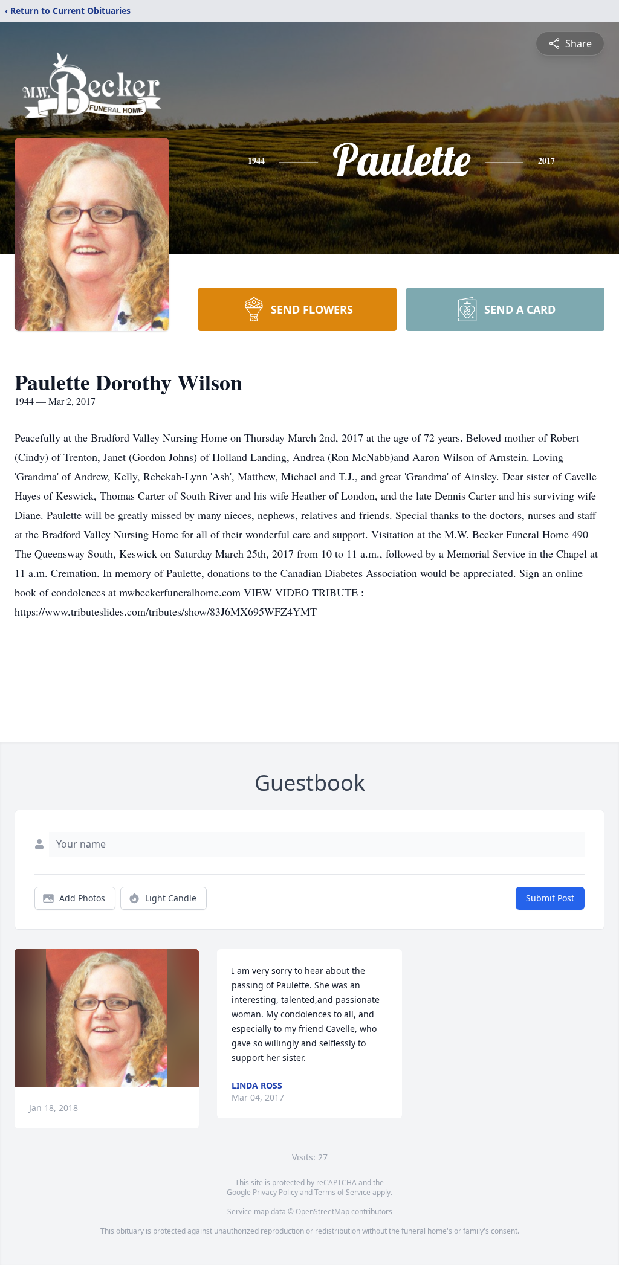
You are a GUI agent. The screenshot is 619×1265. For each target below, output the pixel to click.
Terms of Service (342, 1192)
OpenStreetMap (322, 1211)
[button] (106, 1018)
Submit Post (550, 898)
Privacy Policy (275, 1192)
